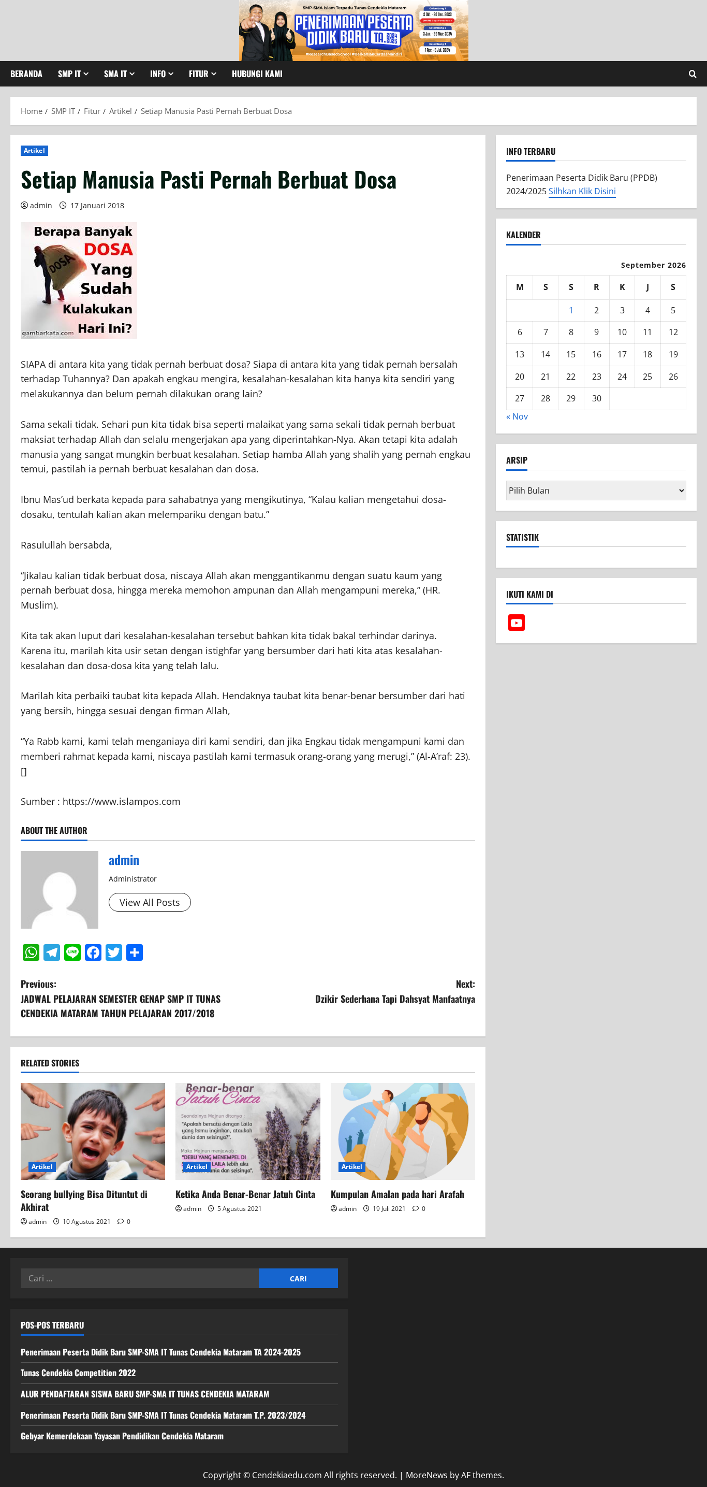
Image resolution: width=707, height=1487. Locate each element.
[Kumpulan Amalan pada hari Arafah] (403, 1131)
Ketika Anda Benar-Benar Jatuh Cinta (245, 1194)
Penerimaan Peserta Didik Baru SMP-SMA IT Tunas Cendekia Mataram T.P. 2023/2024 (163, 1415)
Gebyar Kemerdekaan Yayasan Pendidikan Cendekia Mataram (122, 1436)
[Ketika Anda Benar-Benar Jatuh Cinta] (247, 1131)
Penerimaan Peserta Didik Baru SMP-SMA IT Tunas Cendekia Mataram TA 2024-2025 (161, 1352)
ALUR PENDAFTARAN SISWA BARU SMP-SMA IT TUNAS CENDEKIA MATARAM (145, 1394)
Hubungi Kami (257, 73)
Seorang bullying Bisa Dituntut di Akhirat (84, 1200)
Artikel (34, 150)
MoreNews (427, 1475)
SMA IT (115, 73)
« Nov (517, 416)
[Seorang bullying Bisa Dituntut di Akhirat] (93, 1131)
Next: (395, 991)
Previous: (120, 998)
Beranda (26, 73)
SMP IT (69, 73)
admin (41, 205)
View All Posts (150, 902)
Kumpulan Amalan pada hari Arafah (397, 1194)
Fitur (199, 73)
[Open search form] (693, 74)
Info (158, 73)
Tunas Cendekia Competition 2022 (78, 1372)
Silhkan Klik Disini (582, 191)
